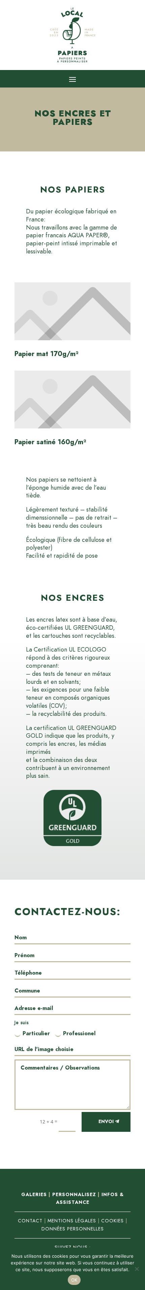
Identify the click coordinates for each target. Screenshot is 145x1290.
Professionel (79, 1033)
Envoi (106, 1121)
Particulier (36, 1033)
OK (74, 1280)
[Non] (136, 1268)
